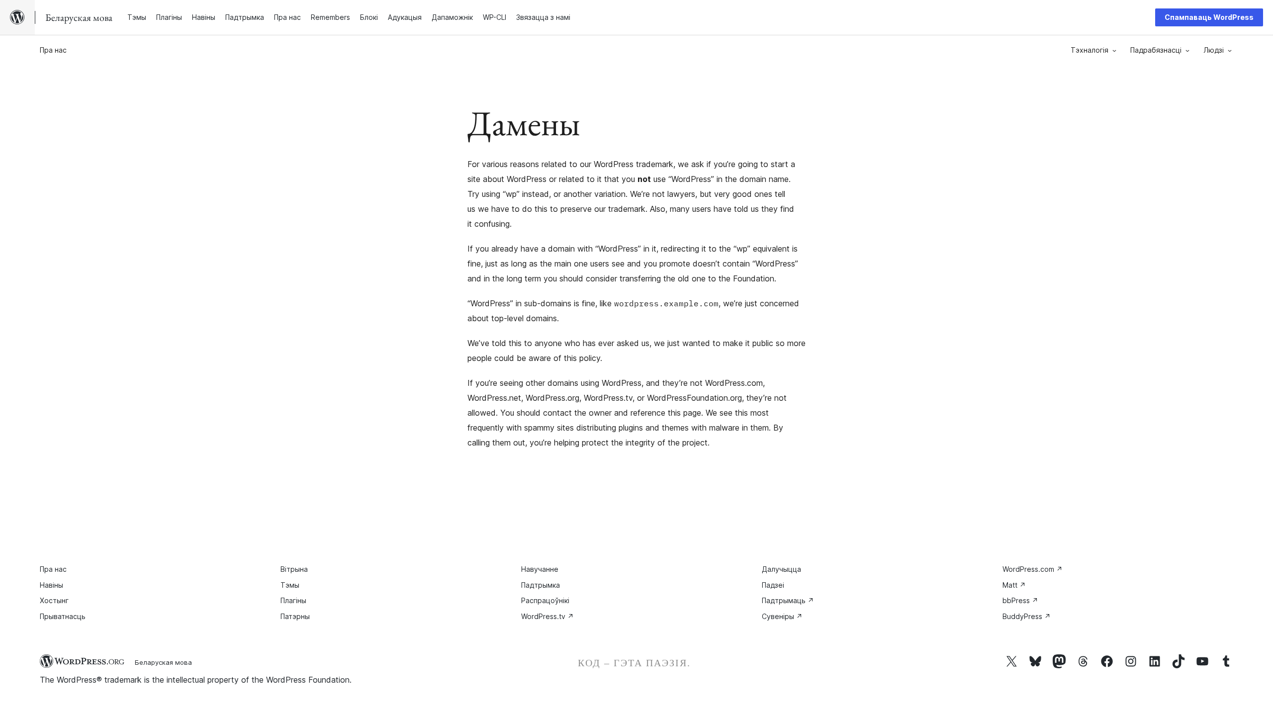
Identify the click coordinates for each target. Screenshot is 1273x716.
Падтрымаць (788, 600)
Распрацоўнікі (545, 600)
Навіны (51, 585)
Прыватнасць (63, 616)
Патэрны (295, 616)
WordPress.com (1032, 569)
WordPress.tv (547, 616)
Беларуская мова (163, 662)
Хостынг (54, 600)
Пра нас (53, 50)
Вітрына (294, 569)
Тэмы (289, 585)
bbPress (1020, 600)
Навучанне (539, 569)
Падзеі (773, 585)
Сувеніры (782, 616)
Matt (1014, 585)
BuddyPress (1026, 616)
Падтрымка (540, 585)
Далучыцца (781, 569)
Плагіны (293, 600)
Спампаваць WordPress (1209, 17)
